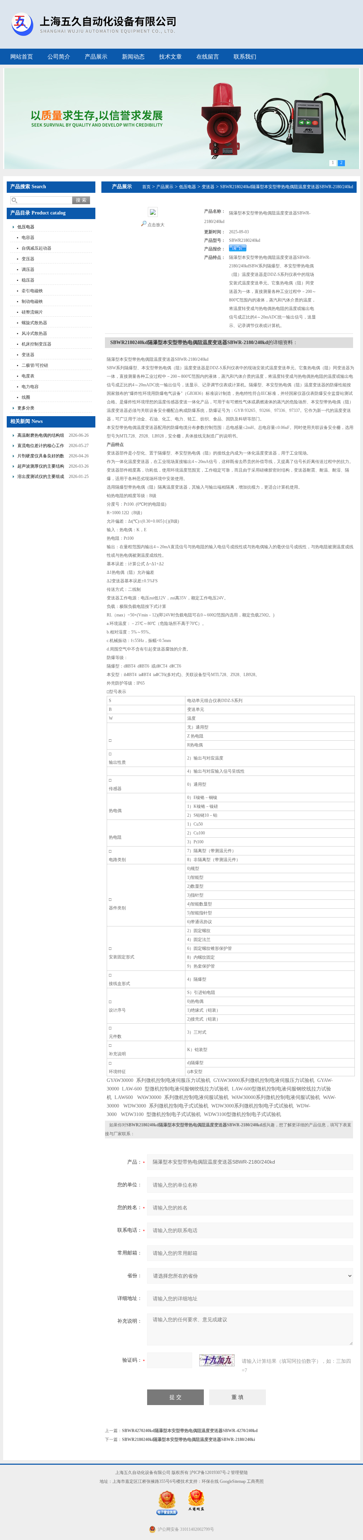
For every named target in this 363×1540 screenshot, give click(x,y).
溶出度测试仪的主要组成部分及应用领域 (40, 477)
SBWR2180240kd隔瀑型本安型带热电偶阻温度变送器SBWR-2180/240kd (286, 186)
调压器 (28, 269)
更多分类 (25, 408)
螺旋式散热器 (34, 322)
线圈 (26, 397)
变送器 (28, 354)
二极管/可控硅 (35, 365)
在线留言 (207, 57)
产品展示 (96, 57)
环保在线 (210, 1481)
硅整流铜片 (32, 312)
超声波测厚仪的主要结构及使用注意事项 (40, 467)
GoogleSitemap (233, 1481)
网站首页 (21, 57)
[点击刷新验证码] (217, 1360)
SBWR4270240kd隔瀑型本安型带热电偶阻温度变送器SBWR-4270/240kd (190, 1430)
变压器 (28, 258)
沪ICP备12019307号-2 (210, 1472)
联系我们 (245, 57)
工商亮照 (255, 1481)
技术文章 (170, 57)
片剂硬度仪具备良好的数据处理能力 (40, 456)
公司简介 (59, 57)
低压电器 (25, 226)
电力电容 (30, 386)
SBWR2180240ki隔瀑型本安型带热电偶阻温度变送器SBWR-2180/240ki (188, 1439)
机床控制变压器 (36, 344)
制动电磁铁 (32, 301)
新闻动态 (133, 57)
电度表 (28, 376)
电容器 (28, 237)
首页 (146, 186)
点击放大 (155, 224)
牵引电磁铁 (32, 290)
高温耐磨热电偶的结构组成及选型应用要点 (40, 436)
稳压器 (28, 280)
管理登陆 (239, 1472)
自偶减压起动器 (36, 248)
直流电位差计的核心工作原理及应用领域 (40, 446)
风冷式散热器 (34, 333)
